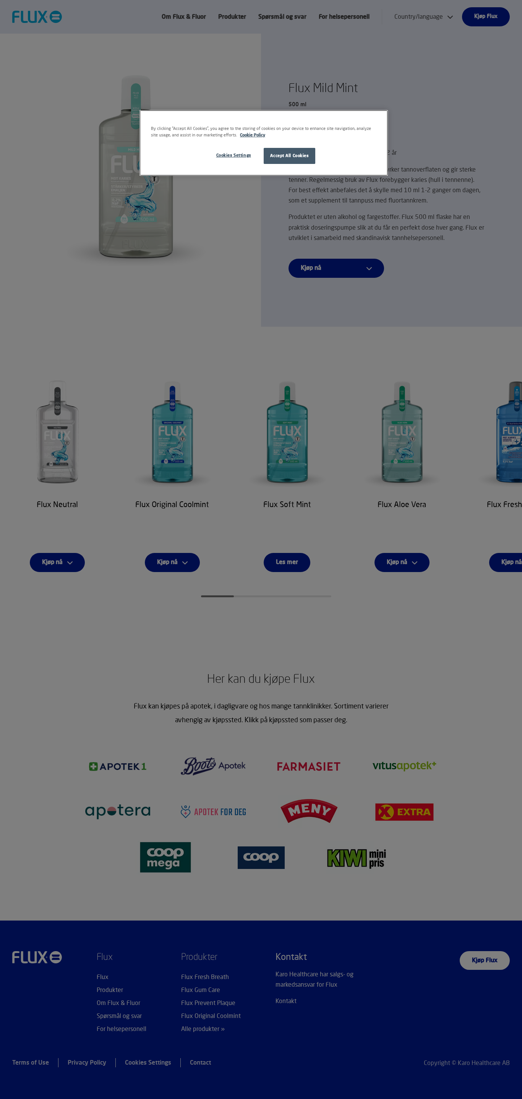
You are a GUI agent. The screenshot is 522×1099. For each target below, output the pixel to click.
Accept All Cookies (289, 156)
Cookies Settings (233, 155)
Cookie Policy (252, 135)
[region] (263, 143)
